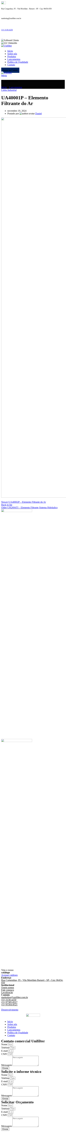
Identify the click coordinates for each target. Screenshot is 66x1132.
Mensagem (6, 1065)
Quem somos (7, 987)
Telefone (5, 1047)
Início (4, 87)
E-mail (4, 1051)
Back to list (6, 504)
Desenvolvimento (9, 1009)
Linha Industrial (9, 90)
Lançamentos (15, 87)
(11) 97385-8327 (9, 1002)
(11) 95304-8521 (9, 1004)
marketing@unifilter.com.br (14, 997)
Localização (7, 992)
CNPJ (4, 1054)
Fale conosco (7, 990)
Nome (4, 1044)
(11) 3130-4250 (7, 30)
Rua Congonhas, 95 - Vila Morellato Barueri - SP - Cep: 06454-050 (32, 981)
